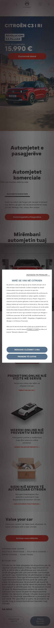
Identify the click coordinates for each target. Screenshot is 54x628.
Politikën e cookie (33, 329)
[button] (38, 275)
